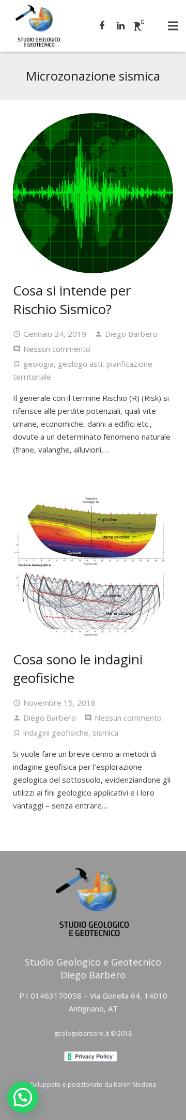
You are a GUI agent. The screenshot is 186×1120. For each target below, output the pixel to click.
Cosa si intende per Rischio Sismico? (72, 299)
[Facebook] (101, 26)
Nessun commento (56, 349)
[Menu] (173, 26)
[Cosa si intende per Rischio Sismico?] (93, 193)
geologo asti (80, 364)
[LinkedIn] (120, 26)
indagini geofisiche (55, 732)
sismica (105, 732)
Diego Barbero (131, 334)
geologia (38, 364)
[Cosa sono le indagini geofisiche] (93, 562)
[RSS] (139, 26)
